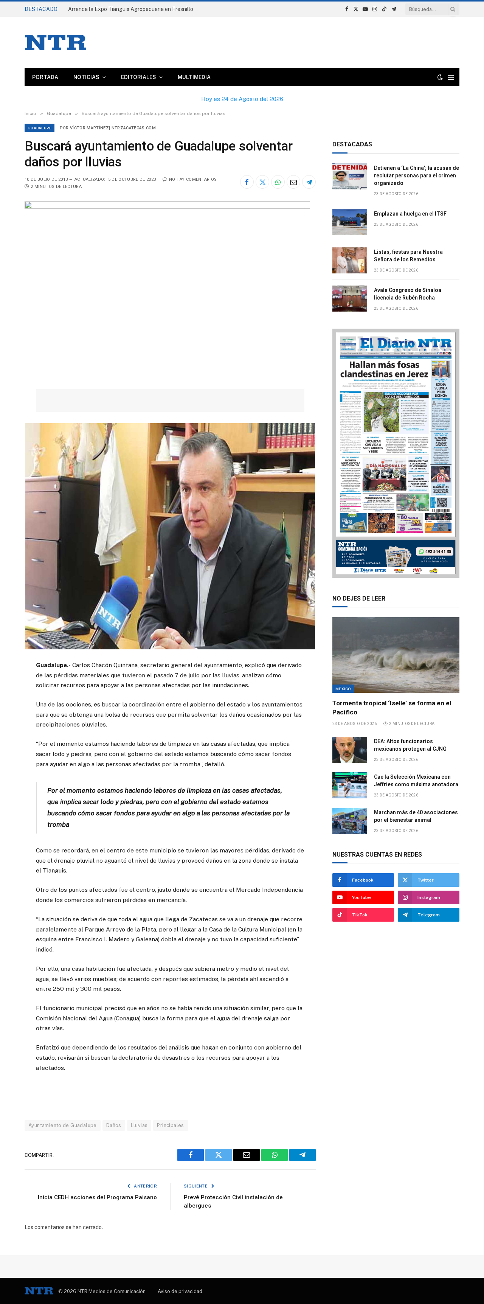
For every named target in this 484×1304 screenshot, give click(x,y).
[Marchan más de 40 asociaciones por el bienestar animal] (349, 821)
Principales (170, 1125)
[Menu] (451, 77)
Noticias (86, 77)
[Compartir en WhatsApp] (278, 182)
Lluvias (139, 1125)
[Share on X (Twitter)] (262, 182)
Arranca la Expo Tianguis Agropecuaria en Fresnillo (130, 9)
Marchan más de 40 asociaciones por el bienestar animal (416, 816)
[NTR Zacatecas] (56, 42)
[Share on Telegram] (309, 182)
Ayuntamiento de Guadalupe (62, 1125)
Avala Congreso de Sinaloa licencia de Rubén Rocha (407, 294)
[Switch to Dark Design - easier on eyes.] (440, 77)
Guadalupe (39, 128)
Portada (45, 77)
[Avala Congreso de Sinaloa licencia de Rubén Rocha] (349, 299)
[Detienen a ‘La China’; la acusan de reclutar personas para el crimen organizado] (349, 176)
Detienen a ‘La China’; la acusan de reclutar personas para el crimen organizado (416, 175)
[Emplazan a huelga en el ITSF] (349, 222)
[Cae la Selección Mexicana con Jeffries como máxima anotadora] (349, 785)
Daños (113, 1125)
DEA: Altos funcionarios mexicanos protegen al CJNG (410, 745)
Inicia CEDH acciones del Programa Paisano (97, 1197)
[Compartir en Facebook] (247, 182)
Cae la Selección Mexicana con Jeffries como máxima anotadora (416, 780)
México (343, 688)
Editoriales (138, 77)
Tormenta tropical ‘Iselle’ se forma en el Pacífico (391, 707)
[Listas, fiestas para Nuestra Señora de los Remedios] (349, 260)
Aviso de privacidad (180, 1291)
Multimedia (194, 77)
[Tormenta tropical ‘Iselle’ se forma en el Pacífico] (395, 655)
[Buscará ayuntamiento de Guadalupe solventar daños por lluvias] (167, 207)
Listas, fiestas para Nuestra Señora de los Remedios (408, 255)
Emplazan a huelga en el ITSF (410, 214)
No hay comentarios (193, 179)
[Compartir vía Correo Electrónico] (293, 182)
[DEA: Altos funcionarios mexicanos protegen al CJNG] (349, 750)
